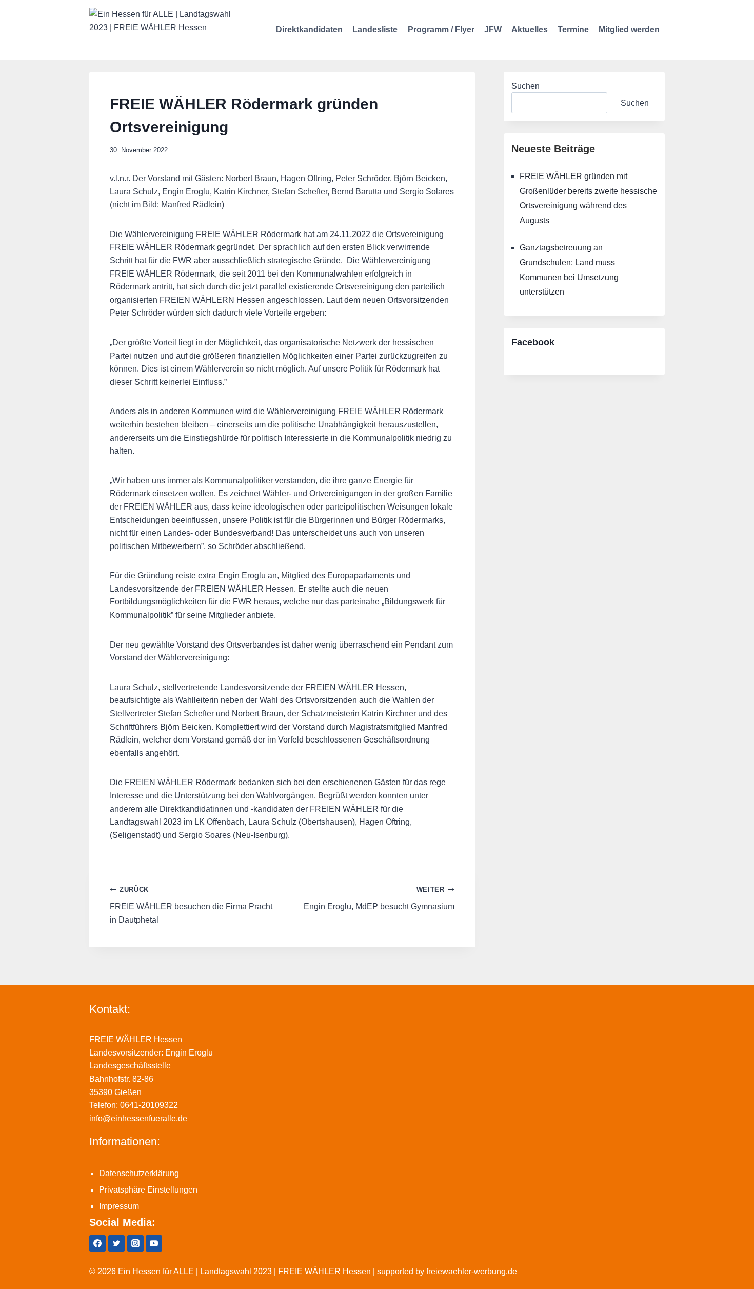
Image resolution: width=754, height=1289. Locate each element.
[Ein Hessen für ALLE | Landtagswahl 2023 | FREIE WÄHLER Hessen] (161, 30)
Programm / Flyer (441, 29)
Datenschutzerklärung (139, 1173)
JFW (493, 29)
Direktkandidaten (309, 29)
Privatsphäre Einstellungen (148, 1189)
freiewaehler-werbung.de (471, 1271)
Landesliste (375, 29)
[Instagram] (135, 1243)
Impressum (119, 1206)
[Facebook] (97, 1243)
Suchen (525, 86)
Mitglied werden (629, 29)
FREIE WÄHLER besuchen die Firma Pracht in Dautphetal (191, 905)
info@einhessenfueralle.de (138, 1118)
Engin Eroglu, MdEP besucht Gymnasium (379, 898)
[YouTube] (154, 1243)
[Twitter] (116, 1243)
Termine (573, 29)
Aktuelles (529, 29)
